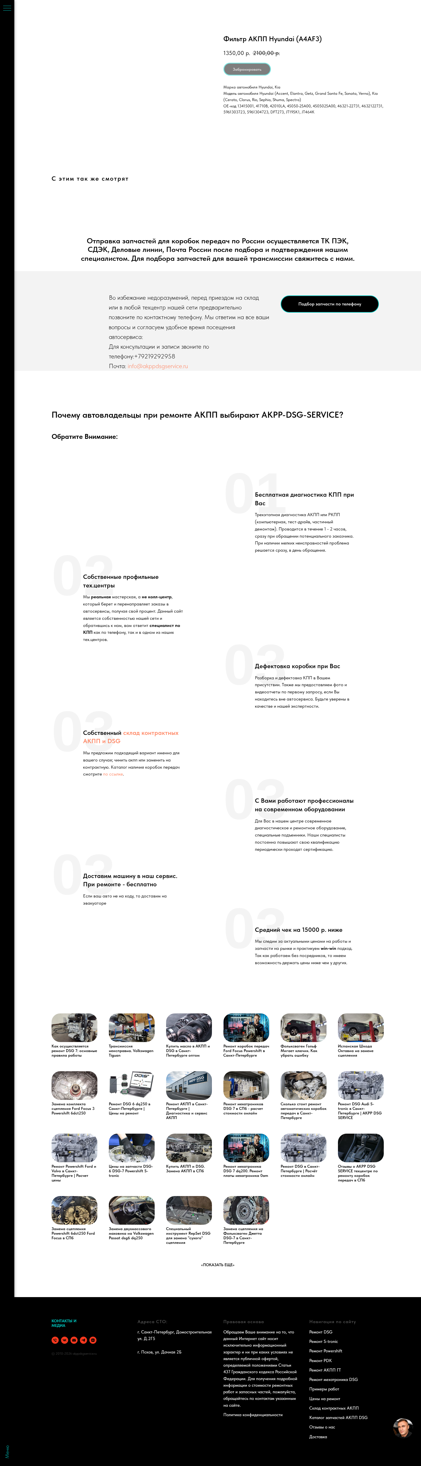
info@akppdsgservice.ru (158, 366)
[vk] (64, 1340)
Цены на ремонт (324, 1398)
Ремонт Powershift (325, 1350)
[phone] (55, 1340)
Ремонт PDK (320, 1360)
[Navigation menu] (7, 8)
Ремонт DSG (321, 1332)
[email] (74, 1340)
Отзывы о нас (322, 1427)
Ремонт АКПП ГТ (325, 1370)
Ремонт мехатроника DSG (333, 1379)
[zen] (93, 1340)
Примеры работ (324, 1389)
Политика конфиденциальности (253, 1414)
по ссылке (113, 774)
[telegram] (83, 1340)
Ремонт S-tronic (323, 1341)
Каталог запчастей (327, 1417)
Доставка (318, 1436)
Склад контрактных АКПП (334, 1408)
